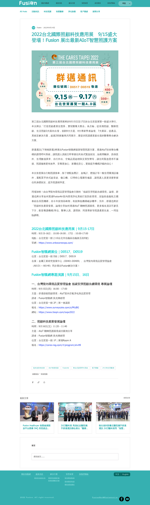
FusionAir (66, 368)
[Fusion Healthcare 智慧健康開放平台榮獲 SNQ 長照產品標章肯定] (37, 411)
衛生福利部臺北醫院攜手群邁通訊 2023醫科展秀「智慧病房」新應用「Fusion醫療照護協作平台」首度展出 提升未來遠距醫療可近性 (113, 427)
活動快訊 (35, 12)
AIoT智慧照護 (54, 368)
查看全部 (127, 398)
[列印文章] (44, 382)
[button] (71, 3)
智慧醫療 (60, 12)
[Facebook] (121, 499)
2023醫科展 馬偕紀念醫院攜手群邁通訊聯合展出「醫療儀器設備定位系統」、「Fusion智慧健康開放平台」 (74, 427)
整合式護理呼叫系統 (80, 368)
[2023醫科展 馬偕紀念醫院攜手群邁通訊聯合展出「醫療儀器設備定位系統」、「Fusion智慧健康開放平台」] (75, 411)
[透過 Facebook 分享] (33, 382)
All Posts (23, 12)
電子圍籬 (95, 368)
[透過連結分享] (38, 382)
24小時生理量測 (108, 368)
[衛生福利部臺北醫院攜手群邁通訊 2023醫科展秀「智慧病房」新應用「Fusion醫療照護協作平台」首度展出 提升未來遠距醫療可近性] (113, 411)
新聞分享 (96, 12)
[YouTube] (127, 499)
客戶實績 (84, 12)
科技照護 (47, 12)
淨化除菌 (72, 12)
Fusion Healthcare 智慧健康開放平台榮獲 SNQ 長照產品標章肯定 (36, 427)
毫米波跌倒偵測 (39, 368)
